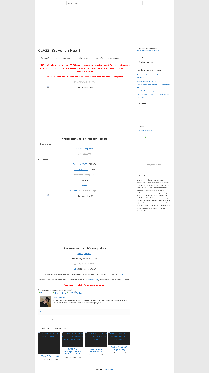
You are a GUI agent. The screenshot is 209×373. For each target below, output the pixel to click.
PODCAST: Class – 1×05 (49, 356)
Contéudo (90, 58)
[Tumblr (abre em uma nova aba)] (106, 9)
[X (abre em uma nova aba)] (96, 9)
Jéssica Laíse (45, 58)
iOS (97, 280)
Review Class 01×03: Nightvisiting (119, 348)
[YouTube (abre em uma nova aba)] (109, 9)
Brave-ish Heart (47, 319)
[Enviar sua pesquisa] (140, 3)
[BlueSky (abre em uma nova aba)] (113, 9)
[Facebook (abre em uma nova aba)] (99, 9)
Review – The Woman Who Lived (147, 81)
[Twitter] (40, 312)
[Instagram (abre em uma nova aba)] (102, 9)
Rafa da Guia (110, 369)
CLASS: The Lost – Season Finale (95, 350)
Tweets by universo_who (145, 130)
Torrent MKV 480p (80, 164)
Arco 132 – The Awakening (145, 91)
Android (91, 280)
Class (81, 58)
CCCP (121, 274)
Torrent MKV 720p (81, 169)
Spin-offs (99, 58)
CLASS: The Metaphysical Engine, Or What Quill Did (72, 351)
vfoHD (75, 269)
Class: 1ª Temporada (59, 319)
